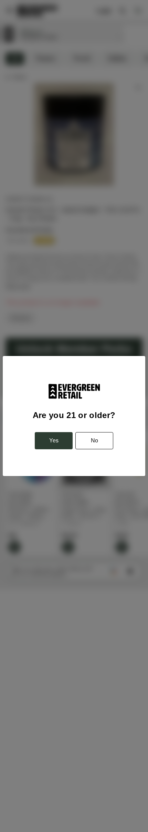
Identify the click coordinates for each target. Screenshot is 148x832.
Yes (54, 440)
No (94, 440)
